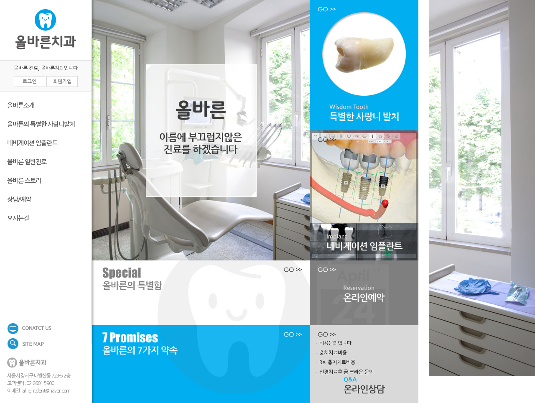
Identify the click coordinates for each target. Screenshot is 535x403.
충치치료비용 (333, 352)
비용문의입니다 (335, 343)
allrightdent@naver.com (46, 390)
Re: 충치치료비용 (337, 362)
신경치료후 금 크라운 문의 (346, 372)
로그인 (29, 81)
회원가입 (62, 81)
